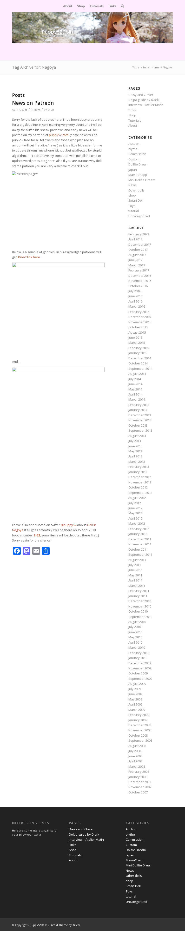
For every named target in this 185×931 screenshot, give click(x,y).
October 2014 (138, 363)
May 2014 (135, 389)
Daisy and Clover (140, 94)
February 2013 (138, 466)
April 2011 (135, 580)
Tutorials (134, 120)
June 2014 (135, 384)
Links (132, 110)
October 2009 (138, 673)
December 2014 (139, 358)
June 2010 (135, 632)
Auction (133, 143)
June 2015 (135, 337)
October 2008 (138, 735)
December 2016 (139, 275)
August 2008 (137, 746)
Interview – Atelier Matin (145, 105)
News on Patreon (33, 102)
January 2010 (137, 658)
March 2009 (136, 709)
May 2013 (135, 451)
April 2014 (135, 394)
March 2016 (136, 306)
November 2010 (139, 606)
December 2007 (139, 782)
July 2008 (134, 751)
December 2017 (139, 244)
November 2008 (139, 730)
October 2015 (138, 327)
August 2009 (137, 683)
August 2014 (137, 373)
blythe (133, 149)
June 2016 (135, 296)
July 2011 (134, 565)
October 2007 (138, 792)
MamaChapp (137, 174)
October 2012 (138, 487)
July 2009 (134, 689)
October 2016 (138, 286)
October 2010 (138, 611)
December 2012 (139, 477)
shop (132, 195)
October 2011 (138, 549)
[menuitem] (68, 6)
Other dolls (136, 190)
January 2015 (137, 353)
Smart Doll (135, 200)
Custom (133, 159)
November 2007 (139, 787)
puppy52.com (58, 135)
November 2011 (139, 544)
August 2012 (137, 497)
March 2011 (136, 585)
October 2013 (138, 425)
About (132, 125)
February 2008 (138, 771)
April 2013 (135, 456)
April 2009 (135, 704)
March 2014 (136, 399)
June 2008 (135, 756)
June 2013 (135, 446)
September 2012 (140, 492)
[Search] (121, 6)
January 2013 (137, 472)
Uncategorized (139, 216)
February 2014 (138, 405)
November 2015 (139, 322)
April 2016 (135, 301)
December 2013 (139, 415)
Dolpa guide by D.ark (143, 100)
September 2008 (140, 740)
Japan (132, 169)
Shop (132, 115)
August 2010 (137, 622)
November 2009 (139, 668)
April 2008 (135, 761)
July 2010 (134, 627)
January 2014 (137, 410)
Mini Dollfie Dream (141, 180)
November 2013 (139, 420)
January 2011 (137, 596)
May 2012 (135, 513)
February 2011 (138, 590)
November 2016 (139, 280)
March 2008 (136, 766)
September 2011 (140, 554)
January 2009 (137, 720)
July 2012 (134, 503)
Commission (137, 154)
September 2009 (140, 678)
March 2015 (136, 342)
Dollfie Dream (138, 164)
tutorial (133, 211)
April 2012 (135, 518)
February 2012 (138, 529)
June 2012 (135, 508)
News (37, 109)
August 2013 (137, 436)
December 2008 (139, 725)
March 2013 (136, 461)
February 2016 (138, 312)
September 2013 (140, 430)
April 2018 (135, 239)
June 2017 (135, 260)
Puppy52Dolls (38, 925)
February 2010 (138, 653)
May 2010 (135, 637)
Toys (131, 206)
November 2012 (139, 482)
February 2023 (138, 234)
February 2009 (138, 715)
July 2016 (134, 291)
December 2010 (139, 601)
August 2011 (137, 560)
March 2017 (136, 265)
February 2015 (138, 348)
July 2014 (134, 379)
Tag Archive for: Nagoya (34, 67)
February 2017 (138, 270)
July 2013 (134, 441)
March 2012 (136, 523)
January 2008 (137, 777)
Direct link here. (29, 257)
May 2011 (135, 575)
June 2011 (135, 570)
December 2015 (139, 317)
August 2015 (137, 332)
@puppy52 (68, 525)
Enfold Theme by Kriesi (65, 925)
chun (50, 109)
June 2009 (135, 694)
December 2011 (139, 539)
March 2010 (136, 647)
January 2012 (137, 534)
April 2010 (135, 642)
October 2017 (138, 249)
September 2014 (140, 368)
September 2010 (140, 616)
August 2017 (137, 255)
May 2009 (135, 699)
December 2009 (139, 663)
